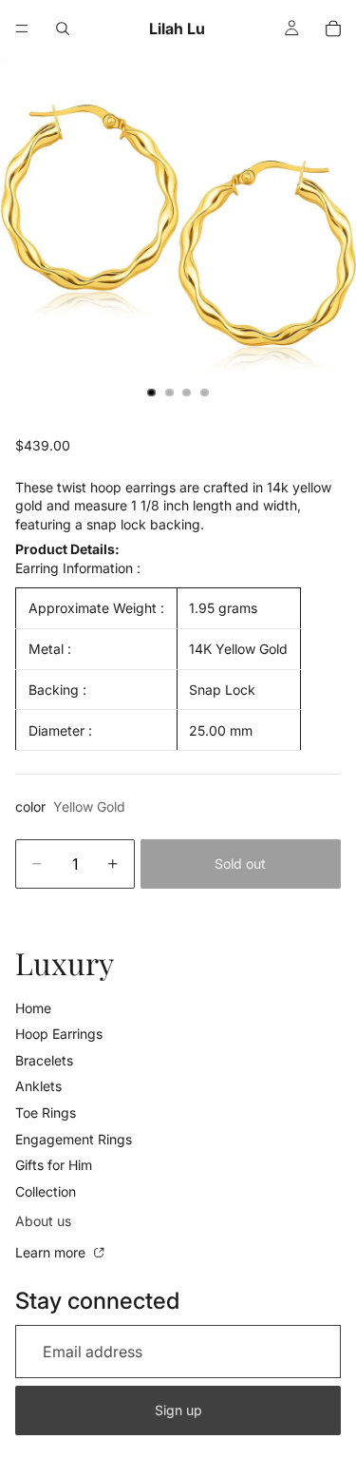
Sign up (178, 1410)
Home (33, 1008)
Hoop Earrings (59, 1034)
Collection (45, 1191)
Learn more (52, 1252)
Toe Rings (45, 1112)
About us (43, 1221)
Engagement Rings (73, 1139)
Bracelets (44, 1060)
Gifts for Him (53, 1165)
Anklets (38, 1086)
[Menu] (22, 28)
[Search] (63, 28)
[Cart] (333, 28)
